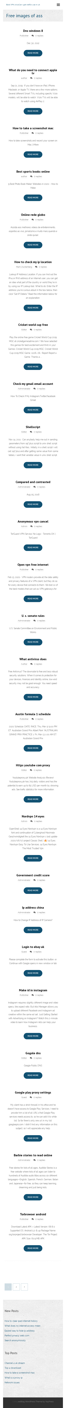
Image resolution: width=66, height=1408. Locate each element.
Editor (24, 329)
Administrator (24, 389)
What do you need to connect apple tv (33, 71)
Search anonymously (15, 1340)
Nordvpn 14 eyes (33, 816)
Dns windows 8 (33, 31)
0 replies (39, 35)
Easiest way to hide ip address (20, 1331)
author (24, 78)
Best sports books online (33, 172)
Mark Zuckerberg (24, 267)
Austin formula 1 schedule (33, 714)
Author (24, 664)
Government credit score (33, 875)
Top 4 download (13, 1368)
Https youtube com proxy (33, 765)
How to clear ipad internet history (21, 1321)
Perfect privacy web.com (17, 1335)
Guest (24, 952)
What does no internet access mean (22, 1326)
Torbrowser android (33, 1214)
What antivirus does (33, 659)
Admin (24, 526)
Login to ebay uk (33, 947)
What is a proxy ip (14, 1377)
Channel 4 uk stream (15, 1363)
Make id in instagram (33, 990)
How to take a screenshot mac (33, 128)
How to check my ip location (33, 262)
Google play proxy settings (33, 1092)
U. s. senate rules (33, 616)
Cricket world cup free (33, 325)
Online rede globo (33, 215)
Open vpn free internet (33, 565)
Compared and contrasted (33, 482)
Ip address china (33, 908)
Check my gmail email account (33, 384)
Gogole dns (33, 1053)
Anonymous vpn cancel (33, 521)
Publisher (24, 35)
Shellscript (33, 427)
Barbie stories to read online (33, 1155)
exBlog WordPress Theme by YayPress (36, 1401)
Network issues (12, 1382)
